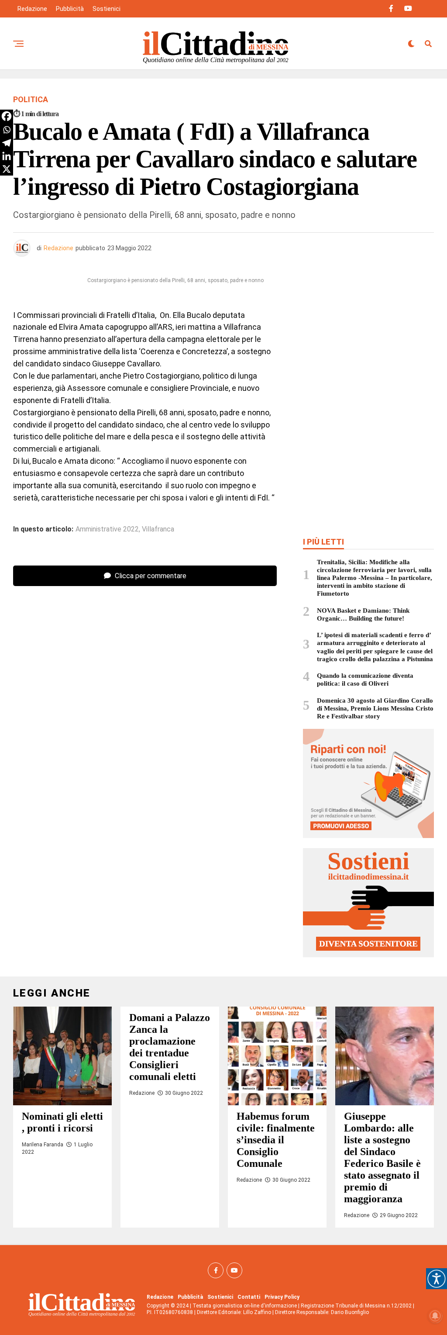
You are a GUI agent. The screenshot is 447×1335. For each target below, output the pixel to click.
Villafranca (158, 529)
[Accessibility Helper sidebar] (436, 1278)
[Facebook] (6, 116)
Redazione (32, 8)
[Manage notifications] (435, 1316)
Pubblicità (70, 8)
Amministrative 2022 (107, 529)
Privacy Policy (282, 1297)
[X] (6, 169)
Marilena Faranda (42, 1145)
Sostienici (106, 8)
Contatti (248, 1297)
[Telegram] (6, 142)
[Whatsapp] (6, 129)
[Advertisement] (368, 337)
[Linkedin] (6, 155)
